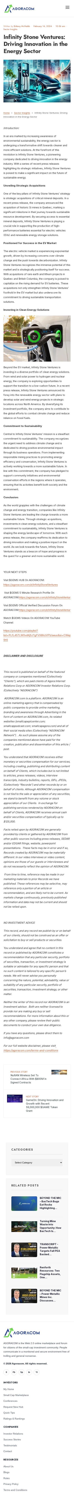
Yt (37, 1372)
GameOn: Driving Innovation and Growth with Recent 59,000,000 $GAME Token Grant (45, 1103)
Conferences (10, 1401)
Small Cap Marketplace (16, 1395)
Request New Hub (13, 1407)
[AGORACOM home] (19, 8)
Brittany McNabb (22, 26)
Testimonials (10, 1445)
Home (6, 112)
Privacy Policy (10, 1484)
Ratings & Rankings (14, 1418)
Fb (14, 1372)
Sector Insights (10, 29)
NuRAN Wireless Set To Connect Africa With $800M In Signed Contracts (28, 1077)
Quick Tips (9, 1412)
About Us (8, 1466)
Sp (21, 1372)
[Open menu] (67, 7)
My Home (8, 1389)
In (29, 1372)
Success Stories (12, 1439)
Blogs (6, 1472)
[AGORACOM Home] (21, 1333)
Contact (7, 1451)
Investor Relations (13, 1433)
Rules (6, 1478)
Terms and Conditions (15, 1490)
